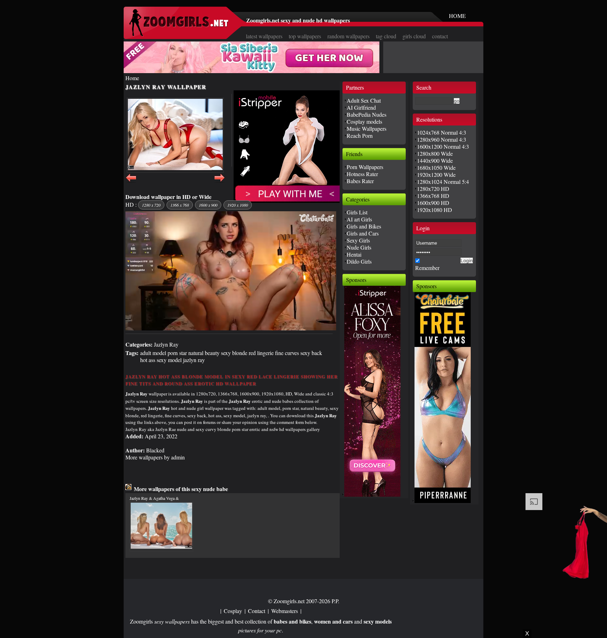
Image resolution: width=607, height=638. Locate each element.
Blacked (155, 450)
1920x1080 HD (434, 209)
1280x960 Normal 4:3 (441, 139)
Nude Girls (359, 247)
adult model (153, 352)
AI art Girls (359, 219)
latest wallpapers (264, 36)
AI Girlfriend (361, 107)
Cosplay (233, 610)
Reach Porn (360, 135)
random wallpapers (348, 36)
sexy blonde (234, 352)
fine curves (287, 352)
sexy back (311, 352)
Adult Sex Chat (364, 100)
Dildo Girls (359, 261)
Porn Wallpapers (365, 166)
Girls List (357, 212)
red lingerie (261, 352)
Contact (256, 610)
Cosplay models (364, 121)
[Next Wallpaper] (219, 181)
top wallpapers (305, 36)
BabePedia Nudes (366, 114)
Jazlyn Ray (166, 344)
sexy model (169, 359)
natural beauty (204, 352)
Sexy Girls (358, 240)
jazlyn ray (194, 359)
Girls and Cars (363, 233)
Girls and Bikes (364, 226)
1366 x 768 (179, 205)
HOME (457, 15)
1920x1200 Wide (436, 174)
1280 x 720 (151, 205)
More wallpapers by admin (155, 457)
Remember (427, 267)
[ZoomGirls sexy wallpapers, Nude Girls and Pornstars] (179, 34)
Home (132, 78)
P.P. (335, 601)
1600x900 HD (433, 202)
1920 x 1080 (237, 205)
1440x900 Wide (435, 160)
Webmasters (284, 610)
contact (440, 36)
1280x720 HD (433, 188)
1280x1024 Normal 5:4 (443, 181)
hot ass (147, 359)
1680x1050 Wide (436, 167)
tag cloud (386, 36)
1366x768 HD (433, 195)
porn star (177, 352)
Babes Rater (360, 181)
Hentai (354, 254)
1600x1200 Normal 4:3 (443, 146)
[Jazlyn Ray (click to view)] (175, 135)
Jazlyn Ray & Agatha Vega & (154, 498)
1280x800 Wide (435, 153)
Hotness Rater (362, 174)
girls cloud (414, 36)
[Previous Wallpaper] (131, 181)
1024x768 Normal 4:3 (441, 132)
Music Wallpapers (366, 128)
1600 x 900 (208, 205)
